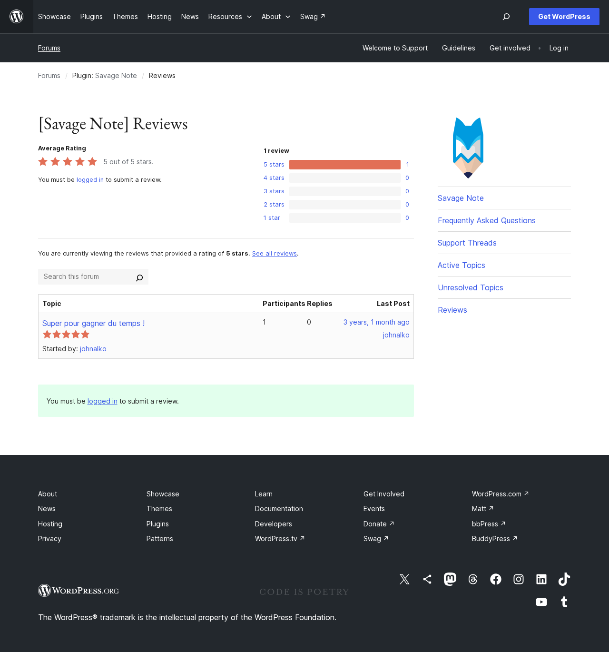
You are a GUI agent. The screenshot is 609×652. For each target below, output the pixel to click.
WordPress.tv (280, 538)
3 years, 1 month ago (377, 322)
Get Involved (383, 494)
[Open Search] (506, 16)
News (47, 508)
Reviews (452, 310)
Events (374, 508)
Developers (273, 524)
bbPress (489, 524)
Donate (379, 524)
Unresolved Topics (470, 287)
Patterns (160, 538)
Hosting (50, 524)
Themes (159, 508)
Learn (264, 494)
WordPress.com (501, 494)
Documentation (279, 508)
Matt (483, 508)
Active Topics (461, 265)
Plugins (158, 524)
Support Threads (467, 242)
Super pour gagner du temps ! (93, 323)
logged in (90, 179)
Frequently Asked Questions (487, 220)
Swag (376, 538)
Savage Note (116, 75)
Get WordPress (564, 16)
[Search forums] (139, 276)
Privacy (49, 538)
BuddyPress (495, 538)
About (47, 494)
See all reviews (274, 253)
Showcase (163, 494)
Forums (49, 48)
